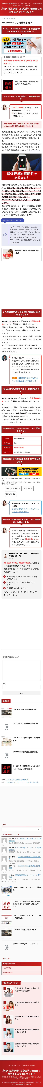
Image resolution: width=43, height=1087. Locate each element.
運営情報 (32, 1065)
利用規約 (25, 1065)
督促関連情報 (10, 964)
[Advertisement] (21, 285)
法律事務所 (7, 968)
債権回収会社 (8, 972)
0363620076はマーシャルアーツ (25, 944)
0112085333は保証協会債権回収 (25, 752)
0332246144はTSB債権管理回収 (25, 724)
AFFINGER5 (27, 1084)
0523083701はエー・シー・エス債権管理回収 (22, 782)
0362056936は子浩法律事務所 (25, 709)
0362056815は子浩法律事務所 (24, 930)
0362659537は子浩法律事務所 (17, 780)
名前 (3, 683)
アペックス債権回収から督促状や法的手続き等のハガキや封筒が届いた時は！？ (26, 903)
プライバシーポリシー (14, 1065)
